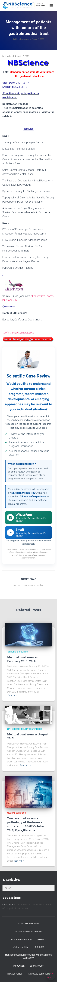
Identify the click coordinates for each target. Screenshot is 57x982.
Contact (41, 939)
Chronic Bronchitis (17, 652)
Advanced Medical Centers (28, 931)
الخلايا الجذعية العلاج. (21, 947)
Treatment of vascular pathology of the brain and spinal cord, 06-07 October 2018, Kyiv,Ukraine (26, 824)
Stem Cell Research (28, 924)
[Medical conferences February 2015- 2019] (28, 634)
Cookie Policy (37, 966)
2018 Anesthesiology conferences (24, 729)
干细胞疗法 (39, 947)
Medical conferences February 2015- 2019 (22, 659)
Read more (13, 695)
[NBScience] (25, 5)
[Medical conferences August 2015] (28, 714)
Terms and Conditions (38, 974)
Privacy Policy (14, 974)
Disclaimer (19, 966)
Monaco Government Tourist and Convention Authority (28, 956)
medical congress (16, 813)
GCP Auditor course (21, 939)
